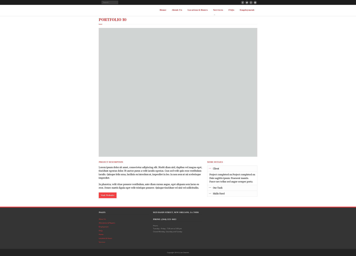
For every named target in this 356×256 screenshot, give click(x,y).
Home (101, 234)
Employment (103, 227)
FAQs (101, 230)
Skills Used (219, 193)
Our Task (217, 187)
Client (216, 168)
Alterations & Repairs (107, 223)
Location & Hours (105, 238)
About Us (102, 219)
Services (102, 242)
